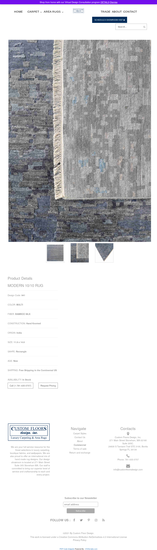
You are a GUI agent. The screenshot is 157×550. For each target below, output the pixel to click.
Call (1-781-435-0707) (20, 385)
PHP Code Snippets (67, 549)
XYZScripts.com (91, 549)
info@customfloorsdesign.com (128, 469)
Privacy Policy (79, 540)
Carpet (33, 11)
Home (18, 11)
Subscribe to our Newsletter (81, 498)
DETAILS (105, 2)
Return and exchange (79, 452)
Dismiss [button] (113, 2)
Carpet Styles (79, 433)
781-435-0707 (132, 459)
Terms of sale (79, 448)
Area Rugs (52, 11)
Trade (106, 11)
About (117, 11)
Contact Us (80, 437)
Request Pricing (48, 385)
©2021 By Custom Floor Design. (78, 533)
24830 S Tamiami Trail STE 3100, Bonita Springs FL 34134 (128, 448)
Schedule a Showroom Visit (108, 20)
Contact (130, 11)
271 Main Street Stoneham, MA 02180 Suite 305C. (128, 442)
